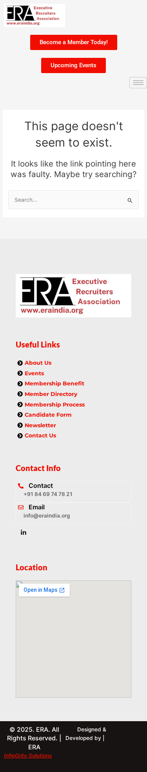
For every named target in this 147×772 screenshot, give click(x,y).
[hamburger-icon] (138, 82)
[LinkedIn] (23, 532)
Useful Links (38, 344)
